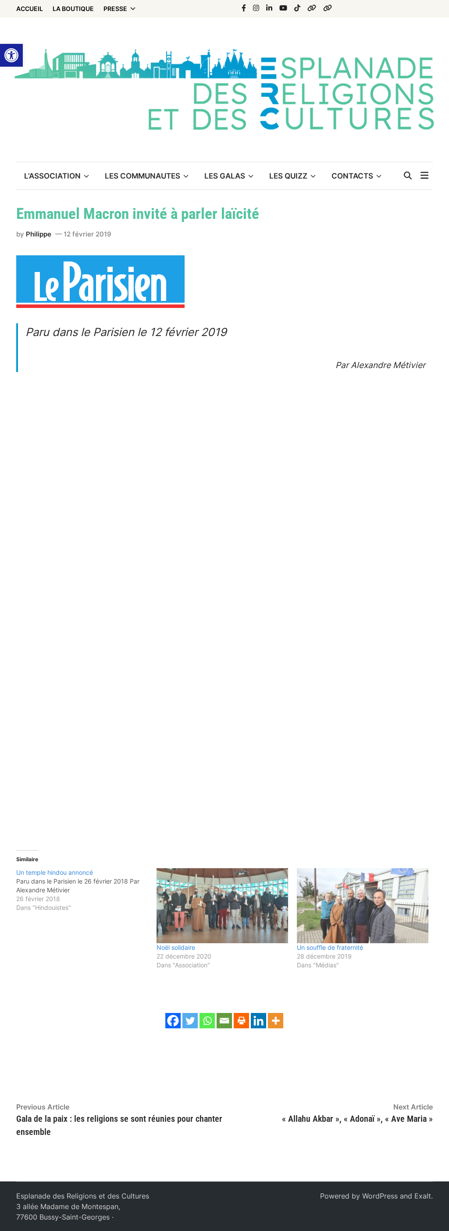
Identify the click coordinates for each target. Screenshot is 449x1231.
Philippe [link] (38, 234)
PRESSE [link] (115, 8)
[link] (11, 55)
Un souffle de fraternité (330, 947)
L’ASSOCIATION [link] (52, 176)
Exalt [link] (422, 1196)
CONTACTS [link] (352, 176)
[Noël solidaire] (222, 905)
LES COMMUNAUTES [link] (142, 176)
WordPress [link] (380, 1196)
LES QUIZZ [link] (288, 176)
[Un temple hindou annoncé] (86, 890)
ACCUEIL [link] (29, 8)
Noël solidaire (176, 947)
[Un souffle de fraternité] (362, 905)
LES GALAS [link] (224, 176)
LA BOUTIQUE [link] (73, 8)
